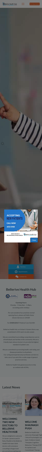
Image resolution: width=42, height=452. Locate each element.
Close (34, 240)
